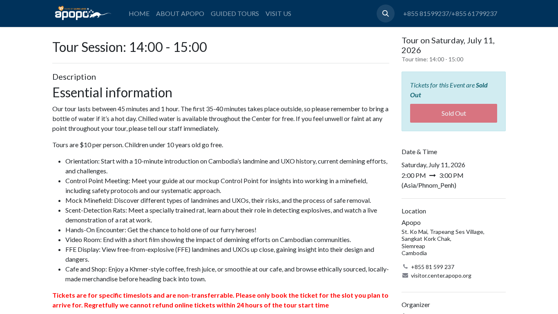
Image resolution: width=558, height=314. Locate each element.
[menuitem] (139, 13)
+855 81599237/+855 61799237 (450, 13)
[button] (386, 13)
